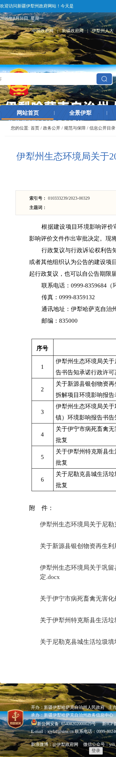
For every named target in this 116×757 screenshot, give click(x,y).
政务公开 (51, 128)
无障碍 (109, 18)
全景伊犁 (80, 113)
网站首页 (28, 113)
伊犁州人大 (103, 30)
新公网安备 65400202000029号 (67, 723)
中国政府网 (43, 30)
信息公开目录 (102, 128)
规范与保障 (75, 128)
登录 (96, 750)
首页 (35, 128)
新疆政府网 (73, 30)
